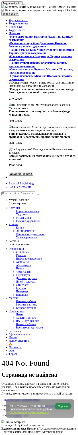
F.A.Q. (17, 425)
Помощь (7, 425)
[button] (18, 20)
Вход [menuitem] (12, 186)
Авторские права (52, 431)
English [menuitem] (24, 183)
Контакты (38, 425)
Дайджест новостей (21, 173)
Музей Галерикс (19, 201)
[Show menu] (24, 4)
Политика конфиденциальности (21, 431)
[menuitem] (31, 183)
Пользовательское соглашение (57, 428)
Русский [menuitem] (14, 183)
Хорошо (63, 406)
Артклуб (19, 242)
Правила (32, 428)
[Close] (37, 194)
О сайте (26, 425)
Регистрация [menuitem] (23, 186)
